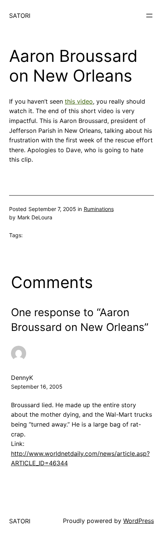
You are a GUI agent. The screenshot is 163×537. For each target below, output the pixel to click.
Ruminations (99, 209)
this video (79, 101)
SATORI (19, 15)
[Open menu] (149, 15)
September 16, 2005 (37, 386)
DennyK (22, 377)
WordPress (138, 520)
